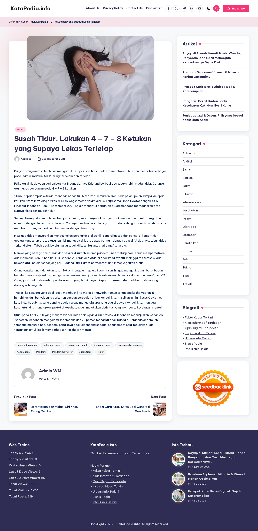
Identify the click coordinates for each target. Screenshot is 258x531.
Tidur (101, 351)
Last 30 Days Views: (25, 478)
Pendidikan (190, 243)
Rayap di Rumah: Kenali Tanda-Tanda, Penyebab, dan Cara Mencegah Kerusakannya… (217, 457)
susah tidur (85, 351)
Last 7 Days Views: (23, 471)
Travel (187, 284)
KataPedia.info (31, 8)
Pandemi (41, 351)
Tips (186, 276)
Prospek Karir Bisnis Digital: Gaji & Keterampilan (209, 89)
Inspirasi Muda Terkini (200, 333)
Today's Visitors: (22, 459)
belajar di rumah (102, 345)
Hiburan (188, 194)
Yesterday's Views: (24, 465)
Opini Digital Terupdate (201, 328)
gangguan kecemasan (130, 345)
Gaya (20, 129)
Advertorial (191, 153)
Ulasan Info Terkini (198, 338)
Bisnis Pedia (193, 344)
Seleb (186, 259)
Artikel (187, 161)
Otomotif (189, 235)
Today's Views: (20, 453)
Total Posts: (18, 496)
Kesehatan (190, 210)
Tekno (187, 267)
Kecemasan (23, 351)
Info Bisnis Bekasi (197, 349)
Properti (188, 251)
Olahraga (189, 227)
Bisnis (187, 169)
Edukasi (188, 178)
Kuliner (187, 218)
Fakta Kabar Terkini (199, 317)
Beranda (14, 21)
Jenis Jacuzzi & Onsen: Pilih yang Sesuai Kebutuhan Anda (213, 118)
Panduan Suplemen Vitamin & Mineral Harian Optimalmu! (211, 74)
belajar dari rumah (77, 345)
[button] (236, 8)
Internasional (192, 202)
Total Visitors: (20, 490)
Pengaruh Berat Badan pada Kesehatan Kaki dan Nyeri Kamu (207, 103)
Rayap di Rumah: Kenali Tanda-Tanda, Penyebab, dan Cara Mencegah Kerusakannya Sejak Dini (212, 57)
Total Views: (18, 484)
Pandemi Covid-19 (62, 351)
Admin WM (50, 370)
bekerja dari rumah (27, 345)
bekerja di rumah (52, 345)
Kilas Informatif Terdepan (203, 323)
